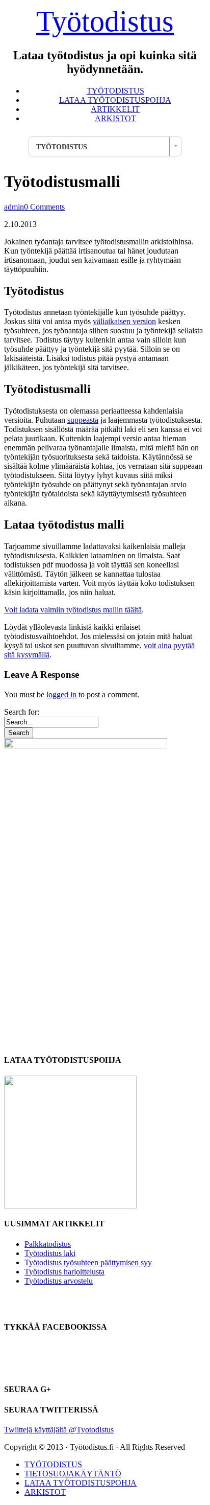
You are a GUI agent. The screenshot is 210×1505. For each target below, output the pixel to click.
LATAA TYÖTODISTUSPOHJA (115, 100)
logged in (61, 694)
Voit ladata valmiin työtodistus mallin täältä (73, 609)
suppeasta (82, 420)
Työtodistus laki (49, 1253)
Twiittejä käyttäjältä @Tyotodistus (59, 1429)
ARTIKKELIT (115, 109)
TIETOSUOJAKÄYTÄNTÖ (72, 1473)
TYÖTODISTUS (115, 90)
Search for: (21, 712)
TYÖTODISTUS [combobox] (61, 147)
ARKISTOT (115, 118)
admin (14, 206)
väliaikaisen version (124, 321)
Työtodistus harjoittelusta (64, 1271)
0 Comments (44, 206)
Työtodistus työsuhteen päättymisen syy (88, 1262)
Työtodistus (105, 21)
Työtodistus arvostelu (58, 1280)
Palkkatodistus (47, 1244)
